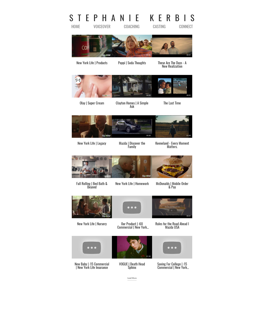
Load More (132, 278)
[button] (102, 26)
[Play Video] (92, 46)
